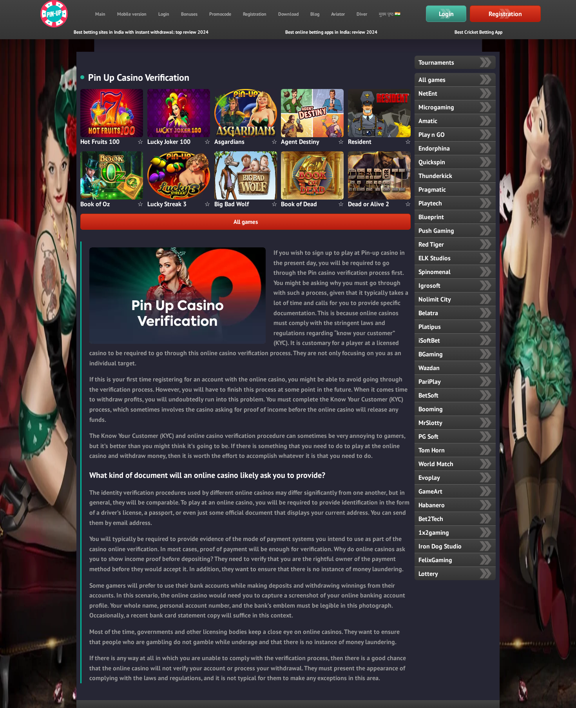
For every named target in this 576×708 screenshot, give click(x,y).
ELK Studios (434, 258)
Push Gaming (436, 230)
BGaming (430, 354)
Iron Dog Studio (440, 546)
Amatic (427, 121)
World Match (435, 464)
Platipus (429, 326)
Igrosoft (429, 285)
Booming (430, 409)
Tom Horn (431, 450)
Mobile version (132, 14)
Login (163, 14)
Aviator (338, 14)
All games (246, 221)
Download (288, 14)
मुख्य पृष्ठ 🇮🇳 (389, 14)
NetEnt (427, 93)
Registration (254, 14)
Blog (314, 14)
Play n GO (431, 134)
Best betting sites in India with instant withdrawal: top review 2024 (141, 32)
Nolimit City (434, 299)
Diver (362, 14)
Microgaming (436, 107)
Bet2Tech (430, 519)
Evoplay (429, 477)
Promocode (220, 14)
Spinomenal (434, 272)
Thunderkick (435, 176)
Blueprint (431, 217)
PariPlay (429, 381)
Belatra (428, 313)
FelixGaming (435, 560)
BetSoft (428, 395)
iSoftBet (429, 340)
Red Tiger (431, 244)
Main (100, 14)
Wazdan (429, 368)
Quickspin (431, 162)
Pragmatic (432, 189)
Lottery (428, 573)
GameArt (430, 491)
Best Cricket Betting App (478, 32)
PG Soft (428, 436)
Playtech (430, 203)
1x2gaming (433, 532)
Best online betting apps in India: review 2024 (331, 32)
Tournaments (436, 62)
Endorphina (434, 148)
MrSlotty (430, 423)
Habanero (431, 505)
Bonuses (189, 14)
